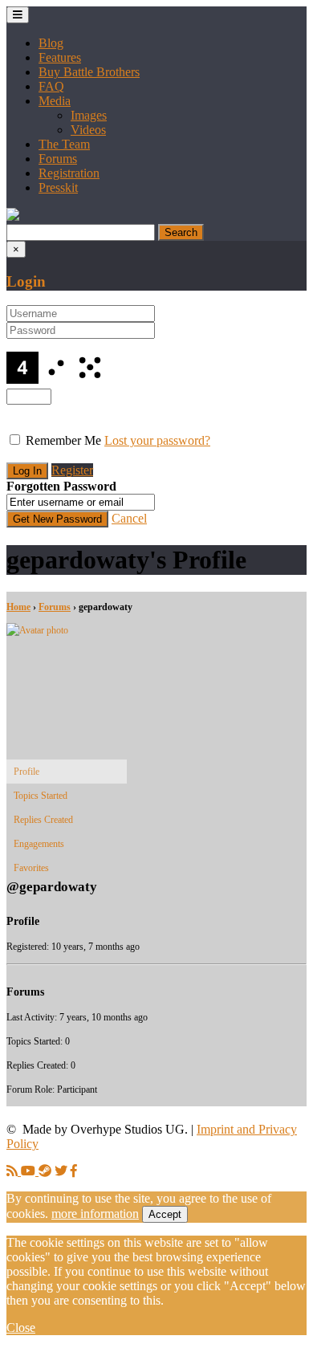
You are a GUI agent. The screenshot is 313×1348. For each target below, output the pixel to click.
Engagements (39, 843)
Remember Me (63, 440)
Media (55, 101)
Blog (51, 43)
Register (72, 470)
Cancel (129, 518)
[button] (12, 216)
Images (89, 115)
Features (60, 57)
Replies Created (43, 819)
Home (18, 607)
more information (95, 1213)
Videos (88, 129)
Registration (69, 173)
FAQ (51, 86)
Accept (164, 1214)
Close (20, 1327)
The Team (64, 144)
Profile (26, 771)
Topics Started (40, 795)
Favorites (31, 868)
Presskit (58, 187)
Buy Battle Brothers (89, 72)
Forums (58, 158)
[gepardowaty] (66, 630)
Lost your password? (157, 440)
